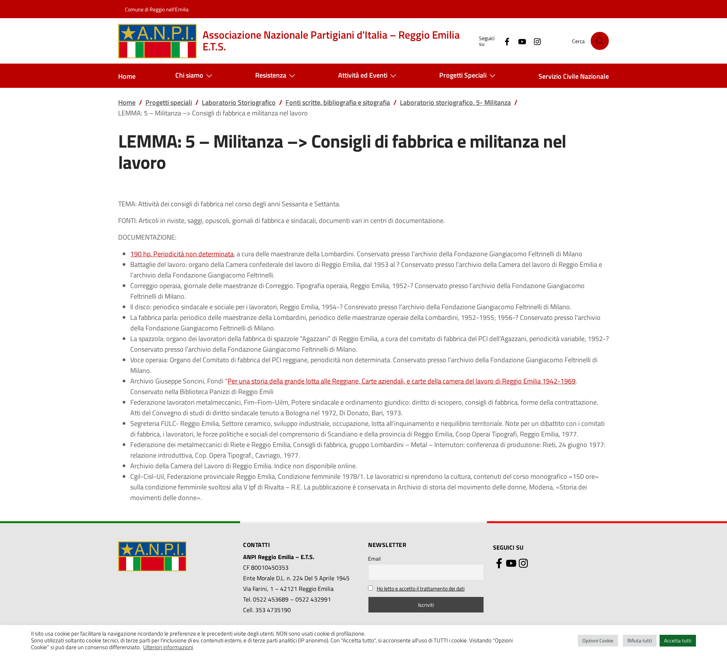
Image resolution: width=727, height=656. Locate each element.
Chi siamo (189, 75)
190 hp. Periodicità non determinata (182, 254)
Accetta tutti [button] (677, 640)
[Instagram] (534, 41)
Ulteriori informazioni (168, 647)
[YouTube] (519, 41)
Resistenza (270, 75)
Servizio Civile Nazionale (573, 76)
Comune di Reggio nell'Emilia (157, 9)
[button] (600, 41)
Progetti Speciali (463, 75)
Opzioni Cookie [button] (597, 640)
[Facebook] (504, 41)
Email (374, 559)
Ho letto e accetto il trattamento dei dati (421, 588)
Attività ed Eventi (362, 75)
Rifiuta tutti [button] (639, 640)
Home (127, 76)
